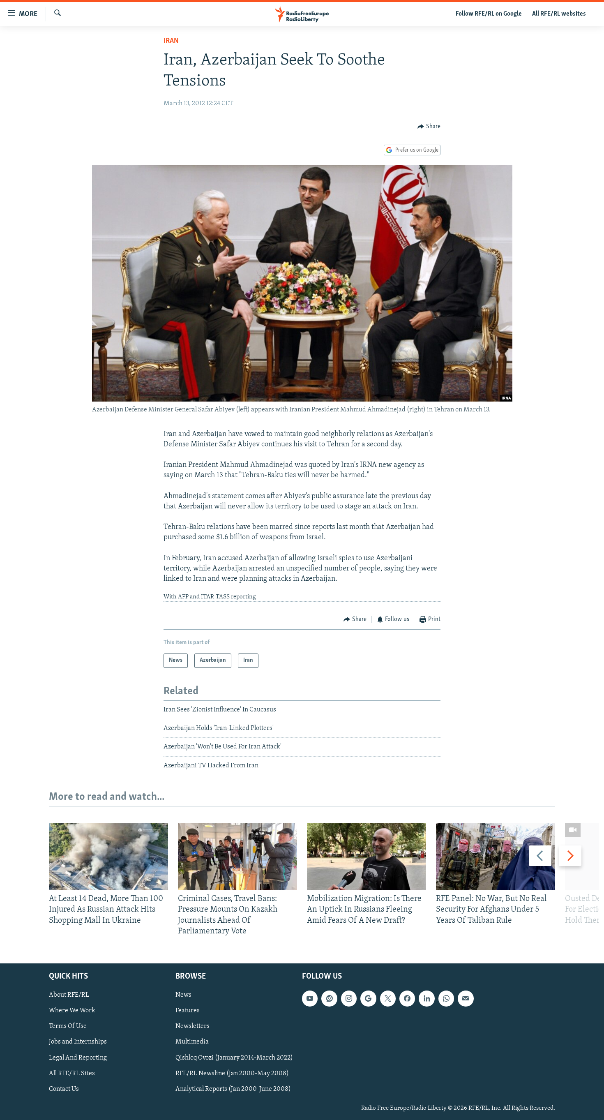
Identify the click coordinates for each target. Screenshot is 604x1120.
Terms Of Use (68, 1026)
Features (187, 1011)
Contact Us (64, 1089)
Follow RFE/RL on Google (489, 14)
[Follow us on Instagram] (349, 998)
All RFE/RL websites (559, 14)
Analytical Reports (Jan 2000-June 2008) (233, 1089)
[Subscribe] (465, 998)
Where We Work (72, 1011)
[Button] (428, 126)
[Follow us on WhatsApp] (446, 998)
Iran (171, 41)
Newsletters (192, 1026)
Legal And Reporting (78, 1058)
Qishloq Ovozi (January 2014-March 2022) (234, 1058)
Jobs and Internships (78, 1042)
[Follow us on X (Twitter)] (388, 998)
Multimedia (192, 1042)
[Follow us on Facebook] (407, 998)
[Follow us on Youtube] (310, 998)
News (183, 995)
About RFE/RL (69, 995)
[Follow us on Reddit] (329, 998)
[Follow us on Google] (368, 998)
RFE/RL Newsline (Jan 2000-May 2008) (232, 1073)
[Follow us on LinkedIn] (426, 998)
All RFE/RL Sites (72, 1073)
